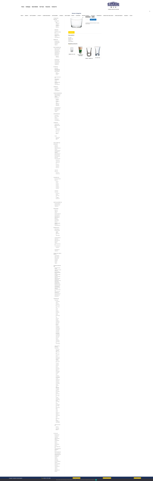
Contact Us (54, 6)
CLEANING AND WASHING (46, 15)
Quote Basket (35, 6)
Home (22, 6)
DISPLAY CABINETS (67, 15)
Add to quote (93, 19)
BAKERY (22, 15)
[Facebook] (111, 7)
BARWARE (26, 15)
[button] (22, 16)
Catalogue (28, 6)
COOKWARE (61, 15)
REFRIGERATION (99, 15)
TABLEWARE (126, 15)
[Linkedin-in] (116, 7)
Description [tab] (71, 32)
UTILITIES (131, 15)
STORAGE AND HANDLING (118, 15)
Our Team (42, 6)
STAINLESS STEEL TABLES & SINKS (108, 15)
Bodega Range (88, 23)
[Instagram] (113, 7)
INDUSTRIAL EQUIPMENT (85, 15)
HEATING (72, 15)
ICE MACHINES (78, 15)
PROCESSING (93, 15)
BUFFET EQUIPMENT (33, 15)
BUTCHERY (39, 15)
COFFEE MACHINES (54, 15)
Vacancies (48, 6)
